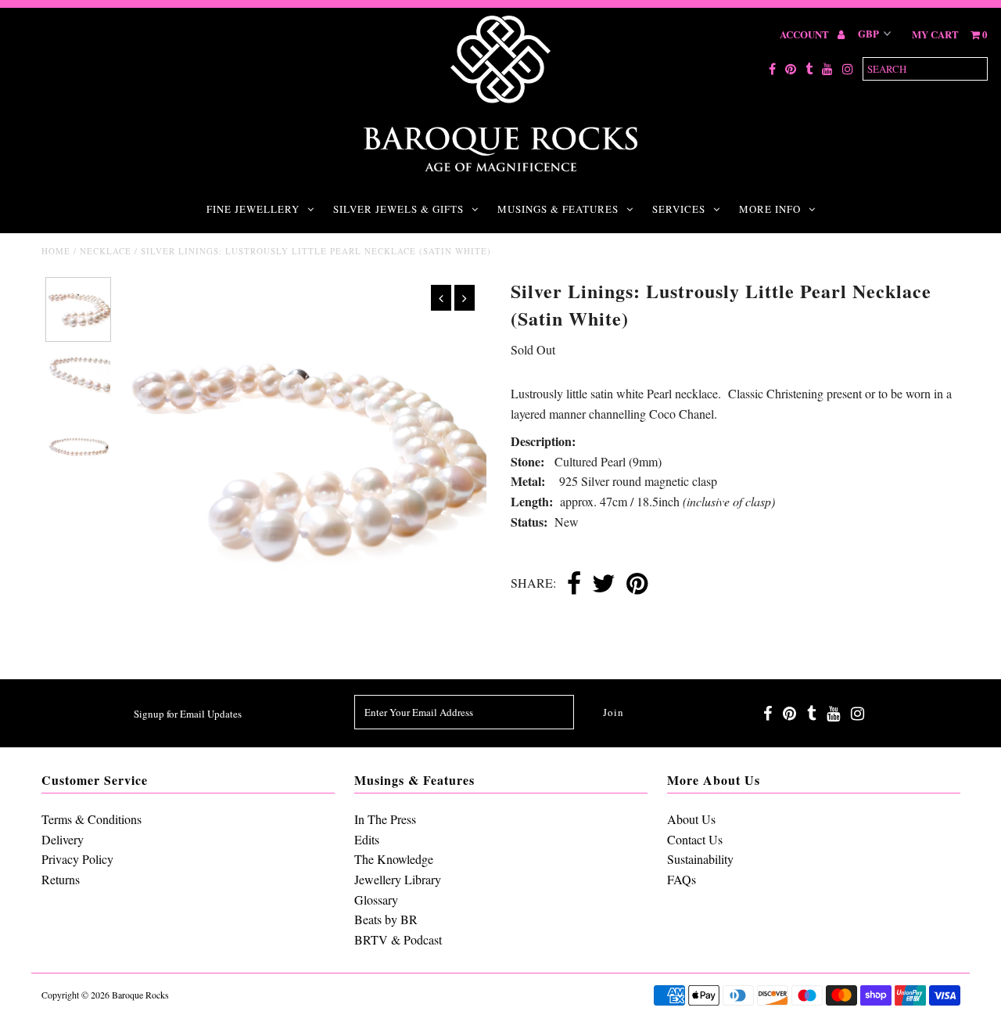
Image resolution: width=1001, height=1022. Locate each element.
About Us (691, 819)
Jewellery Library (397, 879)
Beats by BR (386, 919)
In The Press (385, 819)
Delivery (62, 839)
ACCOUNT (805, 34)
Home (55, 251)
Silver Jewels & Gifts (398, 209)
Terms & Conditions (91, 819)
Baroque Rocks (140, 994)
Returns (60, 879)
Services (678, 209)
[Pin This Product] (637, 584)
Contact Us (695, 839)
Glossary (376, 899)
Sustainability (700, 859)
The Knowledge (393, 859)
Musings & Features (558, 209)
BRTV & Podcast (398, 939)
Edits (366, 839)
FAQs (681, 879)
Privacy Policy (77, 859)
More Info (770, 209)
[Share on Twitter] (603, 584)
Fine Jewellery (253, 209)
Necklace (105, 251)
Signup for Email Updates (188, 714)
